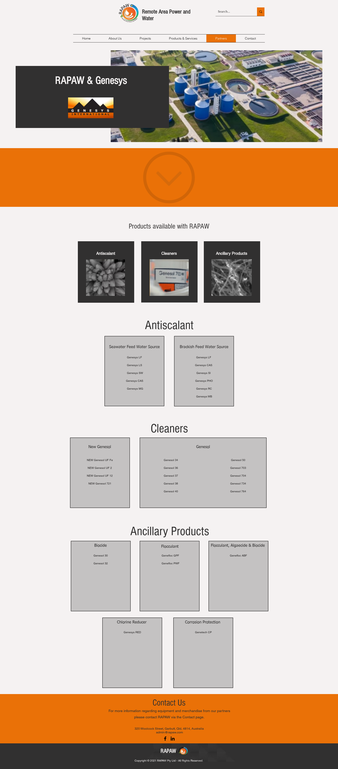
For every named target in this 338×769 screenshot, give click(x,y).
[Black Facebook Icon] (165, 738)
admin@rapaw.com (169, 732)
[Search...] (260, 11)
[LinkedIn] (172, 738)
